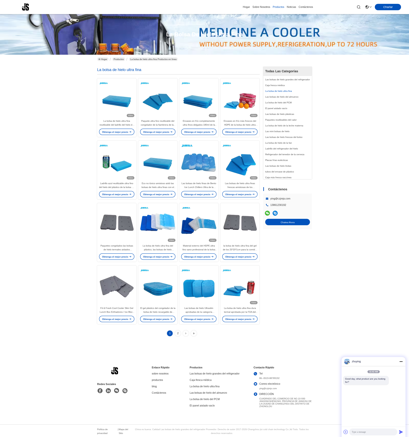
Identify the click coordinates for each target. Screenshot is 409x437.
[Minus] (401, 361)
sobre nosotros (261, 7)
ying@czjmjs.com (280, 198)
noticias (291, 7)
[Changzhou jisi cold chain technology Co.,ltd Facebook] (100, 391)
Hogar (246, 7)
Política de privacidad (102, 431)
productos (278, 7)
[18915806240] (275, 213)
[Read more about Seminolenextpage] (186, 333)
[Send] (401, 431)
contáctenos (306, 7)
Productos (119, 59)
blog (154, 386)
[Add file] (345, 431)
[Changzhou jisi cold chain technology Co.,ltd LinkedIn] (108, 391)
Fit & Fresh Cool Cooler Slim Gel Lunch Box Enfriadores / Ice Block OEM (117, 312)
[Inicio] (114, 374)
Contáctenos (159, 392)
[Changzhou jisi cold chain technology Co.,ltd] (25, 7)
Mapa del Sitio (123, 431)
